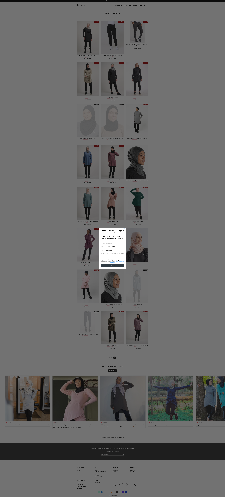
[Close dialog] (124, 229)
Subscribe (112, 265)
